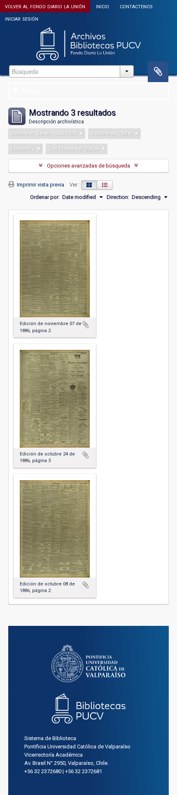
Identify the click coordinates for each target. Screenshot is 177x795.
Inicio (102, 6)
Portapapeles (158, 71)
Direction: (118, 197)
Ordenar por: (45, 197)
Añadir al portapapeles (86, 325)
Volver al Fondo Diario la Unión (45, 6)
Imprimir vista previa (40, 185)
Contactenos (136, 6)
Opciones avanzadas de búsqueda (88, 166)
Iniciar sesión (21, 18)
